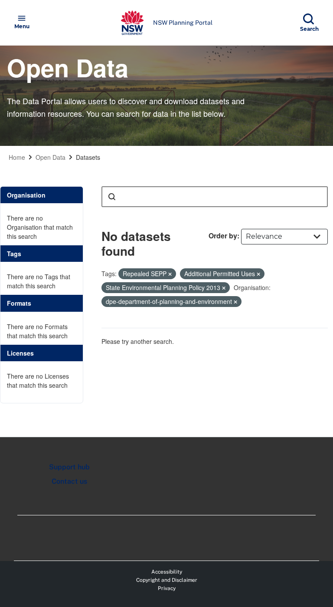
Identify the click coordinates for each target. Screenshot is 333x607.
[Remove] (170, 274)
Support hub (69, 467)
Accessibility (166, 572)
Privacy (167, 588)
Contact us (69, 481)
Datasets (88, 157)
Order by (223, 236)
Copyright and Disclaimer (166, 580)
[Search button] (111, 196)
